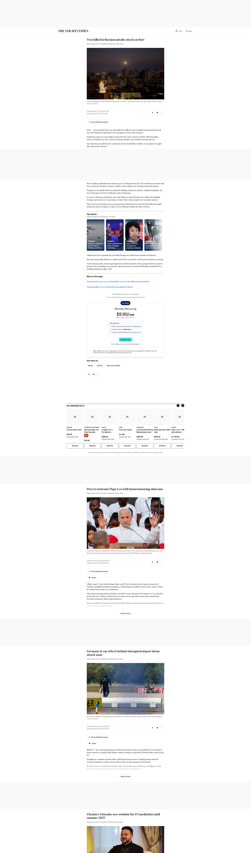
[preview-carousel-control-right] (161, 235)
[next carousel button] (160, 525)
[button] (179, 31)
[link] (73, 31)
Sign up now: (91, 44)
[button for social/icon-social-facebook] (157, 112)
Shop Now (75, 446)
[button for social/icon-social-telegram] (152, 112)
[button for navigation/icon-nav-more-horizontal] (162, 112)
